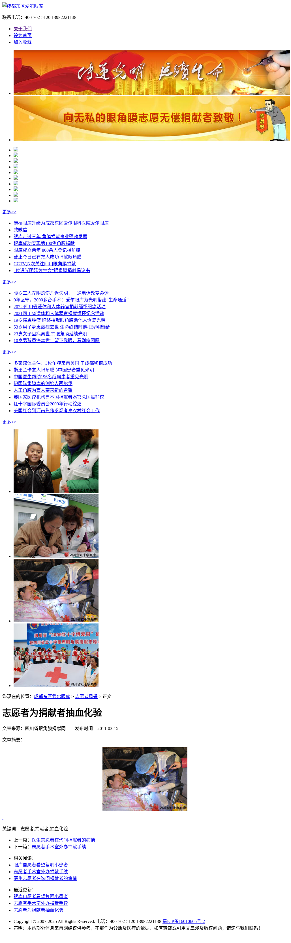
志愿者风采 (86, 696)
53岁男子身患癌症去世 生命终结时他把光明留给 (62, 327)
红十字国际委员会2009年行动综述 (48, 403)
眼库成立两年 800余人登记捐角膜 (47, 250)
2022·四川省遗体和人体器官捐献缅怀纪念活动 (60, 306)
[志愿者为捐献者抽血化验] (56, 620)
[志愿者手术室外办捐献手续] (56, 556)
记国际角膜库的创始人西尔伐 (43, 383)
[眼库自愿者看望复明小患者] (56, 491)
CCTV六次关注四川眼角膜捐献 (45, 263)
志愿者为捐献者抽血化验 (38, 910)
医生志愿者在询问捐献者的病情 (63, 840)
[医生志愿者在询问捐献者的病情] (56, 685)
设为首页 (23, 35)
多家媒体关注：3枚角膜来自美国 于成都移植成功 (63, 363)
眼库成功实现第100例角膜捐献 (44, 243)
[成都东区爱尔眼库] (22, 6)
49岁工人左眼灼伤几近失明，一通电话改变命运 (61, 293)
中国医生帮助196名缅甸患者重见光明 (51, 376)
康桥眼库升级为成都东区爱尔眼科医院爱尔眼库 (61, 223)
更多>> (9, 211)
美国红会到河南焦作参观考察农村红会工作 (57, 410)
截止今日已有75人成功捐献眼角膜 (48, 257)
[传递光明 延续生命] (152, 93)
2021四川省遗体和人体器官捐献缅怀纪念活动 (59, 313)
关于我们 (23, 28)
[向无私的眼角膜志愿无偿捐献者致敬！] (152, 139)
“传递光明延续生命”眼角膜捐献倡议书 (52, 270)
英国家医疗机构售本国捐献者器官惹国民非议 (59, 397)
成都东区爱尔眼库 (52, 696)
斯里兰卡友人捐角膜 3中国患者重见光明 (54, 370)
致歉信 (20, 229)
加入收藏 (23, 42)
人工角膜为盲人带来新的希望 (43, 390)
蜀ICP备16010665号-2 (183, 921)
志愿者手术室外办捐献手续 (59, 846)
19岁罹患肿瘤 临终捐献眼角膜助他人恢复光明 (59, 320)
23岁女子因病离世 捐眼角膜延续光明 (50, 333)
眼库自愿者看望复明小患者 (41, 864)
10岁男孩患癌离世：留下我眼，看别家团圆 (57, 340)
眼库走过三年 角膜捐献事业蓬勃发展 (50, 236)
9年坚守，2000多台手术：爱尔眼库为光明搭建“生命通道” (71, 299)
